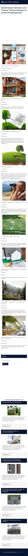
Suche (5, 364)
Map (18, 552)
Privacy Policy (22, 552)
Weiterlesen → (6, 426)
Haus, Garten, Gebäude (11, 2)
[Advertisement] (14, 29)
